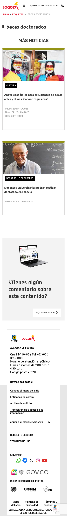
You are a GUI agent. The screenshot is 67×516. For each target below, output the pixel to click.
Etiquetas (18, 14)
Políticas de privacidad (32, 503)
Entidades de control (22, 397)
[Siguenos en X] (31, 460)
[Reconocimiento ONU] (13, 489)
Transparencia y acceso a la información (26, 411)
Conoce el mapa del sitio (24, 390)
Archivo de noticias (21, 403)
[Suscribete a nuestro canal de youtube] (44, 460)
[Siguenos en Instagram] (37, 460)
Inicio (5, 14)
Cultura (11, 85)
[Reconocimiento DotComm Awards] (29, 489)
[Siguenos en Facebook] (18, 460)
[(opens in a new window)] (14, 471)
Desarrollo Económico (19, 178)
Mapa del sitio (15, 503)
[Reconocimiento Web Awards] (48, 489)
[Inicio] (11, 6)
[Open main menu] (23, 5)
